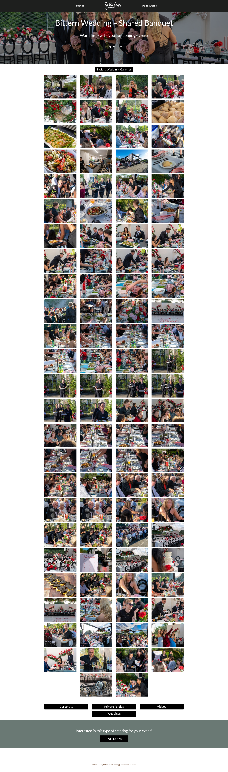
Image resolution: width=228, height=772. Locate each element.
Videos (161, 706)
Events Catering (149, 6)
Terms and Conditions (128, 765)
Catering (80, 6)
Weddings (114, 713)
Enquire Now (114, 46)
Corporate (66, 706)
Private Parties (114, 706)
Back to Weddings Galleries (114, 69)
